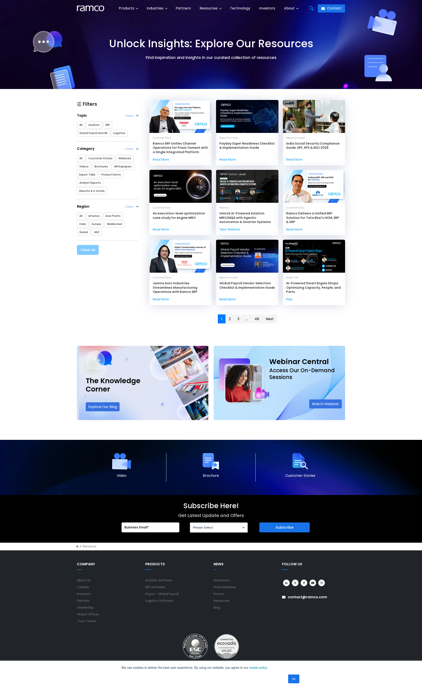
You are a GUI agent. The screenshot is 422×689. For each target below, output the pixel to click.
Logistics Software (159, 600)
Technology (240, 8)
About (289, 8)
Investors (267, 8)
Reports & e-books (92, 191)
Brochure (211, 475)
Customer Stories (100, 158)
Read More (161, 159)
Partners (183, 8)
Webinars (124, 158)
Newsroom (222, 580)
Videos (84, 166)
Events (219, 594)
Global (83, 232)
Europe (96, 224)
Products (127, 8)
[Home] (77, 546)
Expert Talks (87, 174)
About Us (84, 580)
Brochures (101, 166)
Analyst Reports (90, 183)
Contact (334, 8)
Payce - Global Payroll (162, 594)
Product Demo (111, 174)
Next (270, 318)
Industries (155, 8)
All (80, 125)
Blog (217, 607)
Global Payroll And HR (93, 133)
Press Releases (225, 587)
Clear (129, 116)
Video (121, 475)
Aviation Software (158, 580)
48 (257, 318)
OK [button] (294, 679)
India (82, 224)
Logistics (119, 133)
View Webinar (229, 229)
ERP (108, 125)
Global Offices (88, 614)
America (94, 216)
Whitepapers (123, 166)
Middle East (114, 224)
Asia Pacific (113, 216)
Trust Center (86, 621)
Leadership (85, 607)
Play (289, 299)
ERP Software (155, 587)
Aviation (94, 125)
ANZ (96, 232)
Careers (83, 587)
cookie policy (258, 667)
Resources (209, 8)
